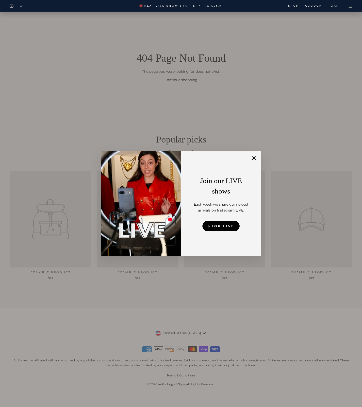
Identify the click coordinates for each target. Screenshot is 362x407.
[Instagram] (11, 6)
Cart (336, 5)
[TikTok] (21, 6)
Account (315, 5)
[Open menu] (350, 6)
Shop (293, 5)
